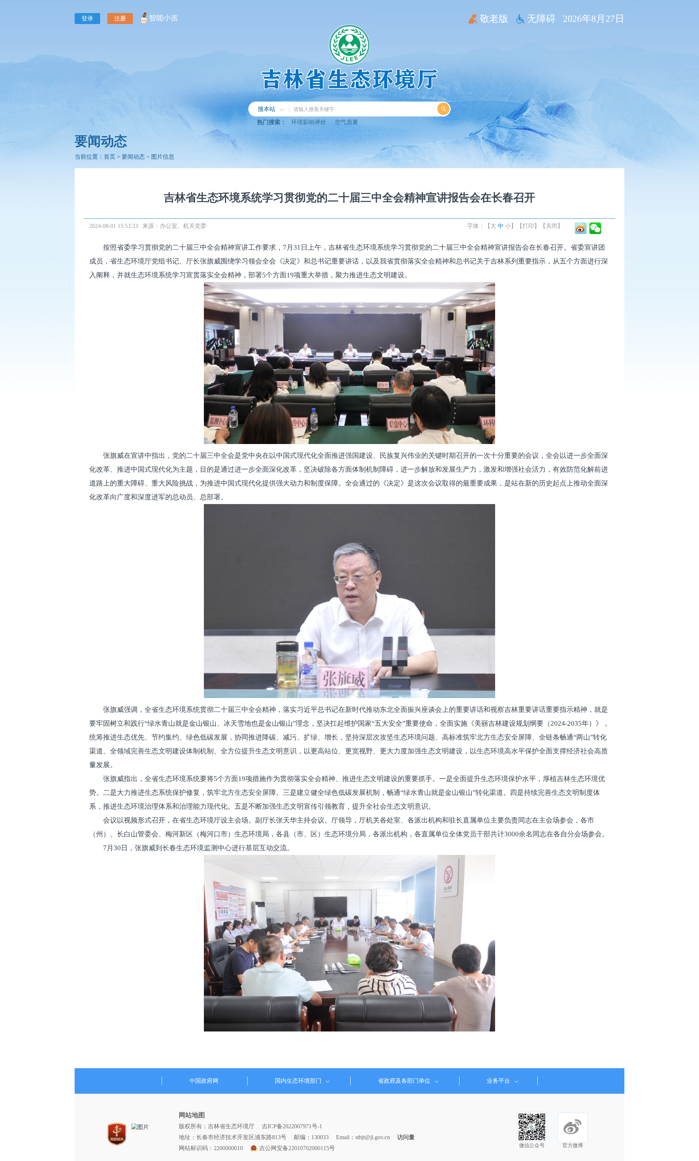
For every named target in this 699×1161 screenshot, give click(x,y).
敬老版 (494, 18)
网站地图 (192, 1115)
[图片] (140, 1127)
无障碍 (541, 18)
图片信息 (162, 157)
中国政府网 (203, 1081)
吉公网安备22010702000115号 (297, 1148)
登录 (87, 18)
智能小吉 (163, 18)
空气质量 (346, 122)
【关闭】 (551, 226)
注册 (120, 18)
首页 (109, 157)
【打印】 (528, 226)
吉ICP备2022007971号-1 (292, 1126)
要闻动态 (101, 141)
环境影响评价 (308, 122)
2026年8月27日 (593, 18)
